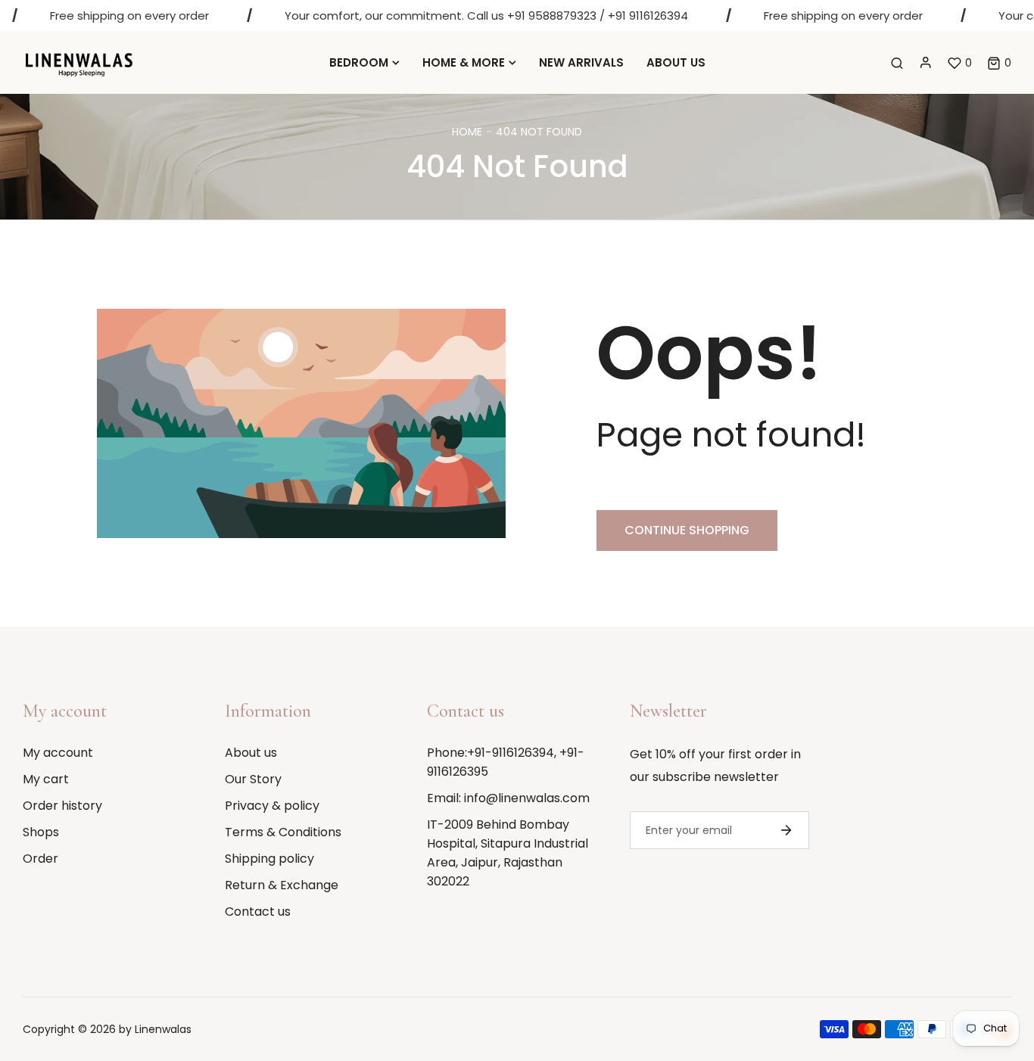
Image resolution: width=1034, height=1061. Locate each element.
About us (251, 752)
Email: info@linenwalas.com (508, 798)
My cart (46, 779)
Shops (41, 832)
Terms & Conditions (283, 832)
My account (58, 752)
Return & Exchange (281, 885)
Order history (62, 805)
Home (467, 131)
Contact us (258, 911)
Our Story (253, 779)
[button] (999, 63)
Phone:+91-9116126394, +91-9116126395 (505, 762)
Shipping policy (269, 858)
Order (40, 858)
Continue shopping (686, 530)
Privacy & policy (272, 805)
